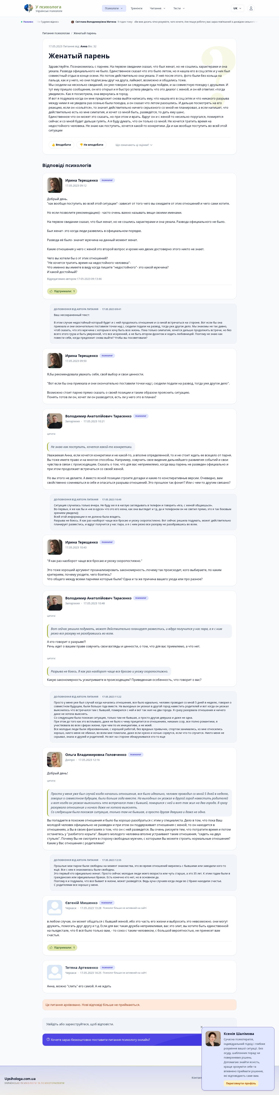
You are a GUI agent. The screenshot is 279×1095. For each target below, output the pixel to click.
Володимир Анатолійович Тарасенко (98, 416)
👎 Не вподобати (91, 144)
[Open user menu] (251, 8)
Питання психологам (56, 33)
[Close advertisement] (201, 1027)
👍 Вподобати (61, 144)
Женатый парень (85, 33)
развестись (76, 524)
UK (235, 8)
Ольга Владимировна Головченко (95, 754)
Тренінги (136, 8)
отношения (65, 249)
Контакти (198, 1077)
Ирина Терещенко (81, 180)
